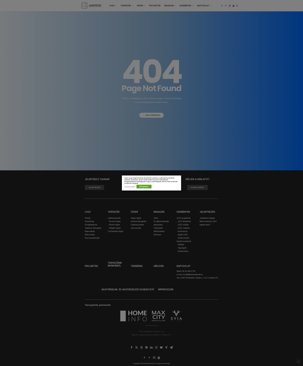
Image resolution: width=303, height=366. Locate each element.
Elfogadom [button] (144, 186)
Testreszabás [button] (129, 186)
